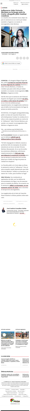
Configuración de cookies (7, 396)
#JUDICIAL (4, 113)
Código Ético (25, 396)
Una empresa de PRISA (15, 400)
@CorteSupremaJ (6, 117)
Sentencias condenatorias (9, 203)
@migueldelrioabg (23, 113)
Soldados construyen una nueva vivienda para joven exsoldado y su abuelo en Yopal (22, 342)
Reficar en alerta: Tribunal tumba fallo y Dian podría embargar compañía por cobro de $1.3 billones (7, 343)
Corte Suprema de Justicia (21, 201)
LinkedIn (24, 58)
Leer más (22, 213)
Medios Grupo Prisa (15, 404)
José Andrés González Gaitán (10, 52)
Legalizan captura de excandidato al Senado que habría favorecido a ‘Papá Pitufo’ (10, 375)
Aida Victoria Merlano (7, 201)
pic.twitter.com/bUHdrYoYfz (14, 129)
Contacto (7, 389)
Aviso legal (21, 392)
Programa (16, 4)
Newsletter (22, 389)
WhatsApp (27, 58)
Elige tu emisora (25, 4)
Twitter (20, 58)
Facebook (17, 58)
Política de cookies (22, 394)
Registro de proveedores (12, 392)
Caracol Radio (7, 3)
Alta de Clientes (21, 391)
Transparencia (18, 396)
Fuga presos (20, 203)
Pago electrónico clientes (10, 391)
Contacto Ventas (15, 389)
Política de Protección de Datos (10, 394)
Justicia (4, 8)
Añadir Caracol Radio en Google (12, 63)
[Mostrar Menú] (1, 3)
